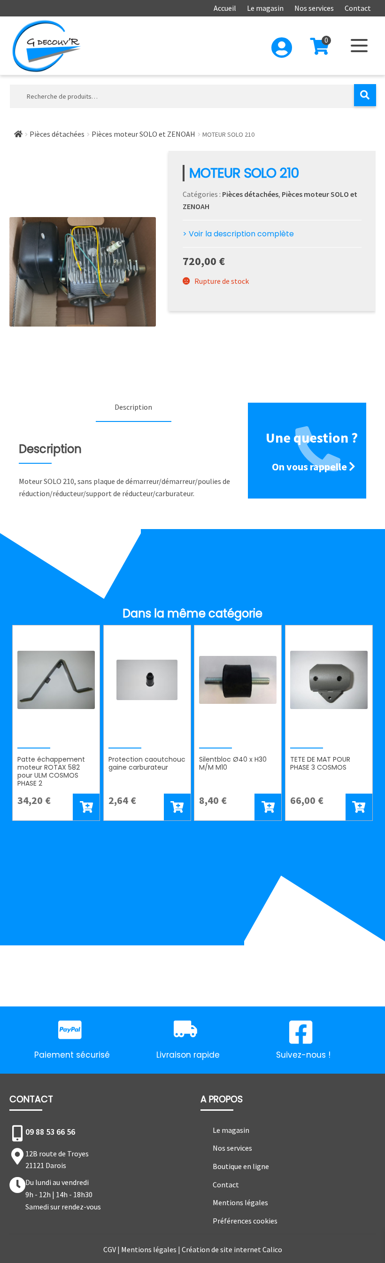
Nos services (314, 8)
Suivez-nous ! (303, 1054)
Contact (358, 8)
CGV (109, 1249)
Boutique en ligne (241, 1166)
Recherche (365, 95)
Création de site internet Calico (232, 1249)
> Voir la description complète (238, 233)
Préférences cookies (245, 1220)
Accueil (225, 8)
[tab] (133, 408)
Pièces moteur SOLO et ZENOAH (143, 134)
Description (133, 407)
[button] (86, 807)
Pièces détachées (57, 134)
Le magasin (265, 8)
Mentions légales (240, 1202)
